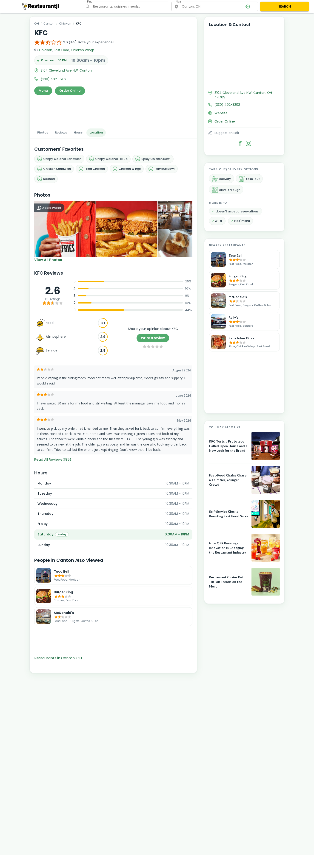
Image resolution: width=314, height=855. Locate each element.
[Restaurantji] (41, 6)
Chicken (65, 23)
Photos (42, 132)
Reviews (61, 132)
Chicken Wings (82, 50)
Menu (43, 90)
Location (96, 132)
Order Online (70, 90)
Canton (48, 23)
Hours (78, 132)
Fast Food (61, 50)
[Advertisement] (113, 110)
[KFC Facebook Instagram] (248, 143)
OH (36, 23)
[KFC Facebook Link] (240, 143)
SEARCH (284, 6)
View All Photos (48, 259)
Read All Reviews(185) (52, 459)
